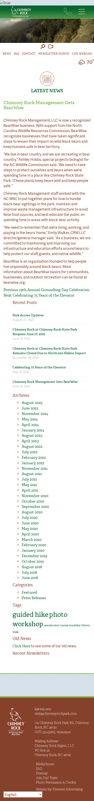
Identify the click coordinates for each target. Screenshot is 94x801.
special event (51, 625)
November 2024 (35, 413)
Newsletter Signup (53, 54)
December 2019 (34, 555)
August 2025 (32, 402)
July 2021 (29, 479)
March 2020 (32, 539)
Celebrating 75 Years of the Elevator (39, 367)
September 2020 (35, 506)
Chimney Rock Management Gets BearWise (45, 382)
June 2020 (30, 523)
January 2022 (33, 463)
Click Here (21, 646)
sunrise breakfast (70, 625)
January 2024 (33, 430)
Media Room (45, 764)
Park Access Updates (28, 315)
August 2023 (32, 435)
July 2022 (29, 452)
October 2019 (33, 561)
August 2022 (32, 446)
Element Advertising (68, 789)
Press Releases (34, 597)
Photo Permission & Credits (56, 782)
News (7, 54)
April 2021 (30, 490)
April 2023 (30, 441)
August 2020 (32, 512)
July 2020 (30, 517)
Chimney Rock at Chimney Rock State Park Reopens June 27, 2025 (45, 331)
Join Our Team (46, 778)
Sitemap (42, 773)
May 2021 (29, 484)
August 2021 (32, 473)
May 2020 (30, 528)
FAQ (16, 54)
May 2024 (30, 419)
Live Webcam (82, 54)
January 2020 (33, 550)
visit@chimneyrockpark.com (56, 714)
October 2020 (33, 501)
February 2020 (34, 544)
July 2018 (29, 572)
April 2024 (30, 424)
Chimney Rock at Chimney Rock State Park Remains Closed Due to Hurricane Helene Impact (49, 350)
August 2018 (32, 567)
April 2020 (30, 534)
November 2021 (35, 468)
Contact (29, 54)
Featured (29, 592)
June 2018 (30, 577)
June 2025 (30, 408)
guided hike (30, 614)
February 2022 (34, 457)
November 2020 (35, 495)
